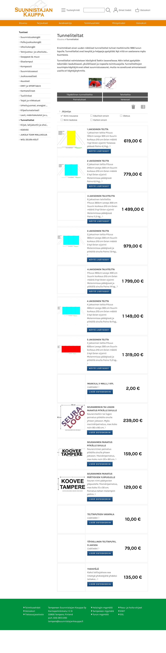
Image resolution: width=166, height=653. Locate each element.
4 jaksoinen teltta (98, 301)
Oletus (126, 115)
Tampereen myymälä (103, 611)
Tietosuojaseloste (34, 614)
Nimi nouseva (71, 115)
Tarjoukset (42, 23)
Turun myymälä (101, 614)
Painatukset (79, 99)
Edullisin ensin (101, 115)
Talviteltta (125, 94)
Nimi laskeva (70, 120)
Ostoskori (141, 23)
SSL (122, 614)
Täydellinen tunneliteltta (80, 94)
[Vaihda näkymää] (143, 107)
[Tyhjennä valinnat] (133, 107)
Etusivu (23, 23)
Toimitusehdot (91, 23)
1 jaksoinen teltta (97, 129)
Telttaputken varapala (100, 514)
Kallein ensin (100, 120)
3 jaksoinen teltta (98, 231)
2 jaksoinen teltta (98, 161)
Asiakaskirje (65, 23)
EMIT (122, 611)
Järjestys (66, 111)
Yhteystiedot (118, 23)
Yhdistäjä (93, 569)
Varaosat (125, 99)
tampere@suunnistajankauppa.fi (65, 621)
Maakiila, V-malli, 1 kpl (100, 383)
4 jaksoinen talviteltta (101, 269)
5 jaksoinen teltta (98, 339)
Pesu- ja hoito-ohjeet (131, 607)
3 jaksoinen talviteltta (101, 196)
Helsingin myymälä (103, 607)
